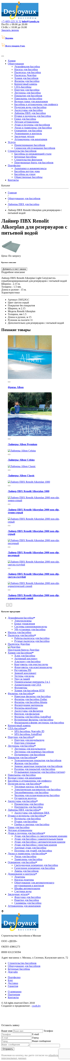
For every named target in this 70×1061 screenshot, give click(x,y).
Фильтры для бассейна (26, 81)
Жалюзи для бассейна (26, 763)
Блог (10, 980)
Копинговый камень (25, 84)
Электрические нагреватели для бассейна (37, 789)
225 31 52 (11, 21)
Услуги (12, 142)
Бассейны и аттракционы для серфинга (36, 104)
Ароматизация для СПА (27, 684)
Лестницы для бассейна (27, 92)
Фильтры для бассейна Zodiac (30, 699)
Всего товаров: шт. (15, 46)
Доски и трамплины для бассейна (33, 127)
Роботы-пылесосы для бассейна (31, 638)
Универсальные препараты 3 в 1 (32, 681)
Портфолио (14, 165)
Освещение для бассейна (28, 130)
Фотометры (20, 687)
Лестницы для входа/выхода (30, 748)
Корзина (9, 38)
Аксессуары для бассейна (28, 110)
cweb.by (36, 1005)
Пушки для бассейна (25, 821)
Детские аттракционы (26, 121)
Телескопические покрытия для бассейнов (37, 760)
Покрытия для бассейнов (28, 95)
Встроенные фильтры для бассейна (33, 719)
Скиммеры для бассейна (27, 903)
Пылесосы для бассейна (27, 72)
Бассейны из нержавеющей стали (32, 153)
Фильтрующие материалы (28, 705)
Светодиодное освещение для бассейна (36, 865)
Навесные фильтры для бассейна (32, 696)
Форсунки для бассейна (27, 897)
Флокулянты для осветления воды (33, 667)
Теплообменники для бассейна (31, 792)
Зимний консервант (25, 673)
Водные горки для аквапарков (31, 101)
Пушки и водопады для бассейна (32, 116)
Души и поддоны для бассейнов (32, 124)
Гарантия (13, 986)
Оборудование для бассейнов (24, 966)
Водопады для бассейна (27, 818)
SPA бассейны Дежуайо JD (29, 731)
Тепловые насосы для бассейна (31, 786)
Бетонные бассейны (25, 156)
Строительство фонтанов (28, 159)
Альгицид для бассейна (27, 661)
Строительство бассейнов (22, 151)
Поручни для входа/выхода (29, 740)
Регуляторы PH (22, 670)
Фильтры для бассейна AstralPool (32, 716)
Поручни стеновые (24, 743)
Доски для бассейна (25, 856)
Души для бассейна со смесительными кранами (40, 836)
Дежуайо (13, 971)
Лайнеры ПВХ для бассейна (30, 113)
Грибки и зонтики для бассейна (31, 824)
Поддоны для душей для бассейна (33, 850)
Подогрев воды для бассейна (30, 107)
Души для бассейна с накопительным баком (38, 839)
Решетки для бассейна (26, 900)
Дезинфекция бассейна (27, 66)
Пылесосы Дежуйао (25, 75)
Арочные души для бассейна (30, 847)
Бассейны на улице (24, 174)
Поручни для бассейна (26, 89)
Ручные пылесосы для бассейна (31, 641)
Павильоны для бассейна (28, 98)
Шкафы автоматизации (27, 888)
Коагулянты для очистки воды (31, 664)
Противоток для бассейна (28, 807)
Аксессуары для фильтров (28, 711)
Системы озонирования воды (30, 626)
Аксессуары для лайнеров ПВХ (31, 812)
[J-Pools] (20, 18)
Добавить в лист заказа (14, 269)
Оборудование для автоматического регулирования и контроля (34, 884)
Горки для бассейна (25, 119)
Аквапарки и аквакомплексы (30, 168)
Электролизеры (23, 620)
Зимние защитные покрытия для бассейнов (38, 766)
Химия (11, 60)
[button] (7, 605)
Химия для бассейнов (26, 78)
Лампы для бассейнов (26, 871)
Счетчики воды (23, 891)
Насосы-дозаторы (24, 879)
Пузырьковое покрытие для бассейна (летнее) (39, 772)
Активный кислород (25, 658)
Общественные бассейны (28, 177)
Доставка (13, 983)
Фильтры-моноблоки (26, 708)
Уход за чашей (22, 679)
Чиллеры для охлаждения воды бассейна (37, 795)
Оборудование (16, 63)
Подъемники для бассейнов (29, 754)
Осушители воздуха (25, 798)
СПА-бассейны (22, 87)
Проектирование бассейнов (29, 145)
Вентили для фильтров (27, 713)
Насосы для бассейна (26, 69)
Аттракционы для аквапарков (30, 139)
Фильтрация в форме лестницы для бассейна (39, 722)
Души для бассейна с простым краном (35, 844)
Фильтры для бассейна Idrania (30, 702)
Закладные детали (24, 136)
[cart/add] (9, 381)
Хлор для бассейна (24, 655)
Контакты (13, 180)
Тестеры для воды (24, 676)
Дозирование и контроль (28, 133)
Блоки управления (24, 623)
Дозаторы (19, 876)
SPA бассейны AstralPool (28, 734)
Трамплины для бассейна (28, 859)
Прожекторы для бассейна (29, 804)
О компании (14, 991)
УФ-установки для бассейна (29, 629)
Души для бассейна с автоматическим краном (39, 841)
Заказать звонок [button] (10, 30)
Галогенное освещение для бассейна (34, 868)
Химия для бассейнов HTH (29, 690)
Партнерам (14, 994)
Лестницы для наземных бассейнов (34, 751)
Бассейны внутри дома (27, 171)
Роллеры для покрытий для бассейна (34, 769)
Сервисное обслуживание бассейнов (34, 148)
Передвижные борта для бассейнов (33, 162)
